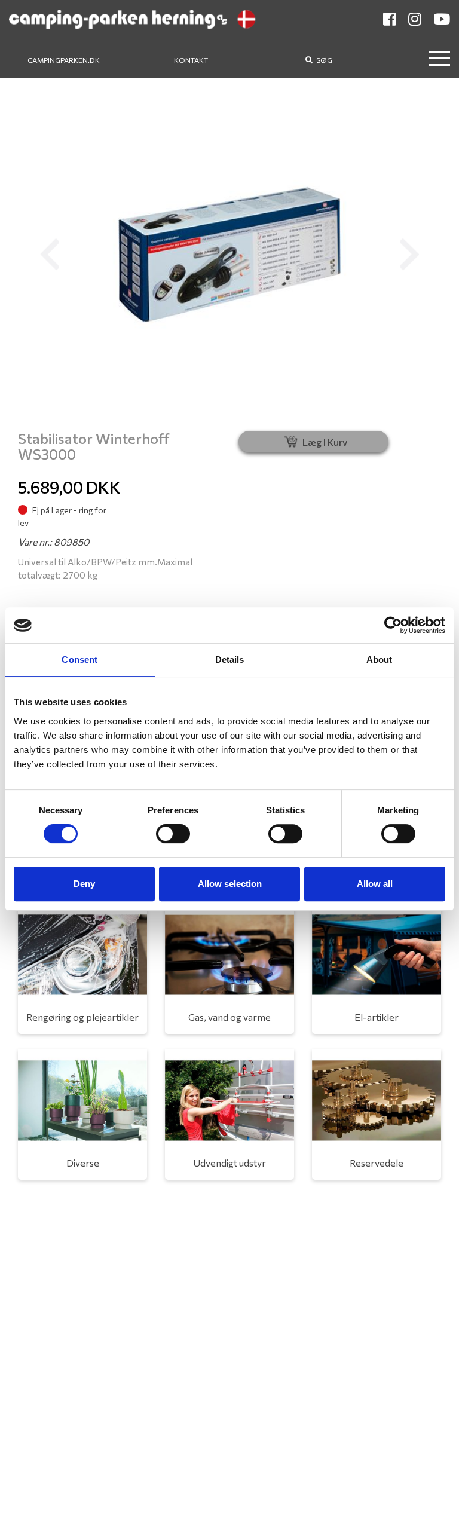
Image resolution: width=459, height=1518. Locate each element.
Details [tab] (229, 659)
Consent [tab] (79, 659)
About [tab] (379, 659)
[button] (49, 254)
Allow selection (230, 884)
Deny (84, 884)
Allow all (375, 884)
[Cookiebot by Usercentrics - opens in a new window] (393, 625)
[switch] (173, 833)
